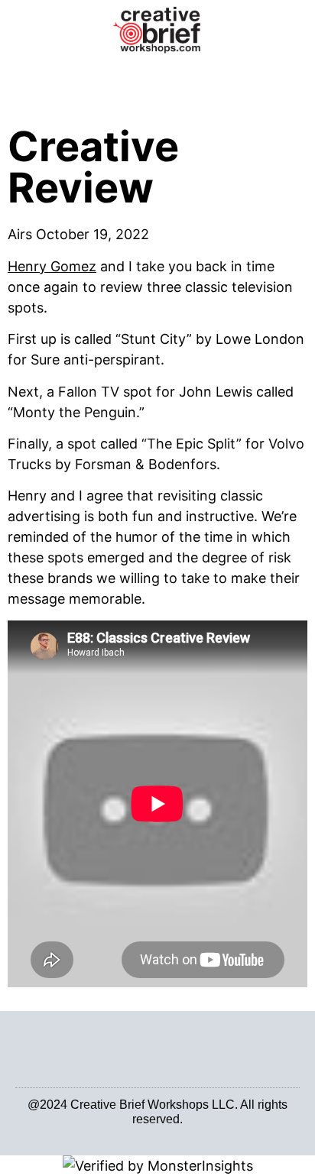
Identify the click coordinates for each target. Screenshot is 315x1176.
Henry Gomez (52, 266)
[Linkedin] (149, 1131)
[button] (158, 76)
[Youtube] (166, 1131)
